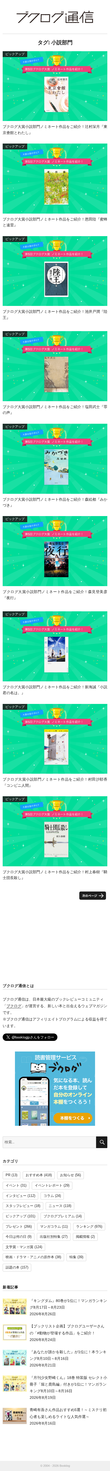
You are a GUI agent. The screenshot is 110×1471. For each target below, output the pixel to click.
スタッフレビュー (19, 1206)
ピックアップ (16, 1216)
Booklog (65, 1465)
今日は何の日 (16, 1237)
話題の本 (12, 1267)
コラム (49, 1196)
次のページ (92, 896)
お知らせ (67, 1175)
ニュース (55, 1206)
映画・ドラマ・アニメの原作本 (30, 1257)
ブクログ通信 (55, 17)
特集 (72, 1257)
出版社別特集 (50, 1237)
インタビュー (16, 1196)
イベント (12, 1185)
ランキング (84, 1226)
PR (8, 1175)
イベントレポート (48, 1185)
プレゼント (14, 1226)
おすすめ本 (34, 1175)
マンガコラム (50, 1226)
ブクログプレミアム (59, 1216)
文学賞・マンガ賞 (19, 1247)
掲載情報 (83, 1237)
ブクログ (13, 1006)
